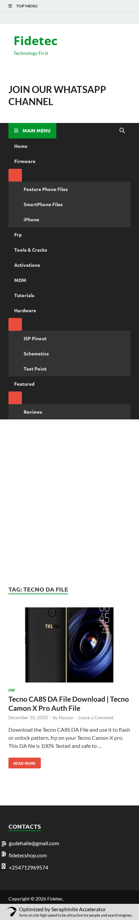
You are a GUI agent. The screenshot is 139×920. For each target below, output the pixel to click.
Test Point (35, 369)
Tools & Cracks (30, 250)
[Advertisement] (69, 502)
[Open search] (122, 130)
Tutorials (24, 295)
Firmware (24, 161)
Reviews (33, 412)
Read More (22, 762)
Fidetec (35, 40)
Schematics (36, 353)
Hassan (66, 717)
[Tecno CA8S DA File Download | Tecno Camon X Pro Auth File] (69, 646)
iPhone (31, 219)
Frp (18, 234)
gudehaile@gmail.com (34, 843)
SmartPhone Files (43, 204)
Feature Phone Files (46, 189)
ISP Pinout (35, 338)
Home (20, 146)
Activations (27, 265)
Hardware (25, 310)
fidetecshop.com (28, 855)
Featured (24, 384)
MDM (20, 280)
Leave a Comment (96, 717)
